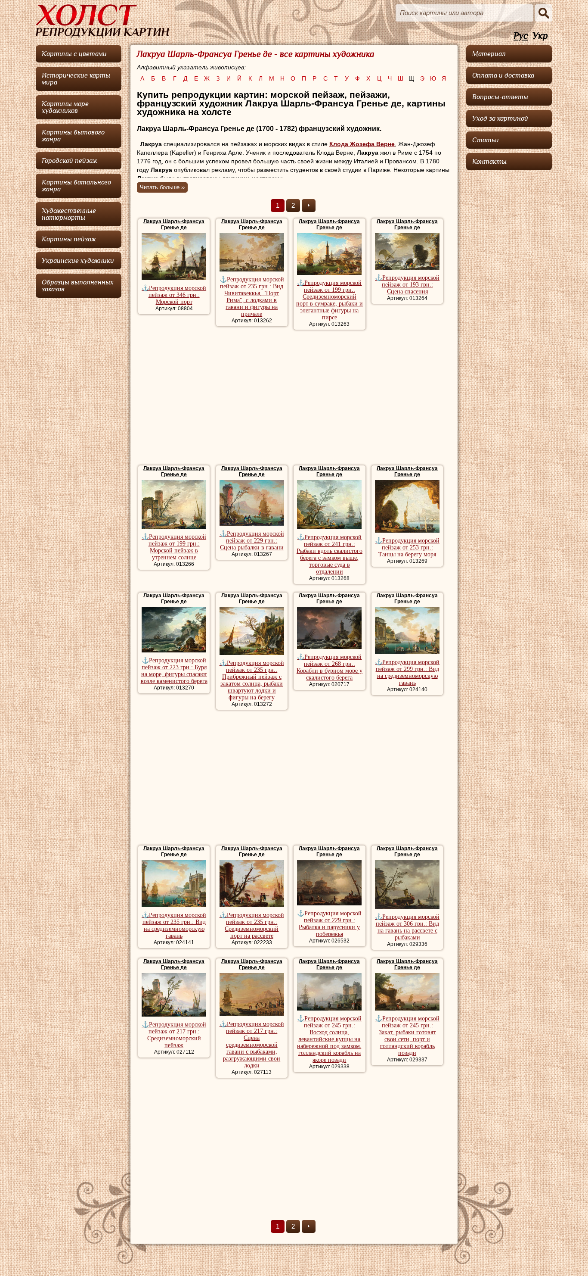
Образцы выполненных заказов (78, 286)
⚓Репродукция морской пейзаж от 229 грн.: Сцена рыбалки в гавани (252, 540)
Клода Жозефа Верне (362, 143)
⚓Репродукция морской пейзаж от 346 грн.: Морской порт (174, 295)
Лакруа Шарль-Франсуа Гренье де (173, 224)
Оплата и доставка (503, 75)
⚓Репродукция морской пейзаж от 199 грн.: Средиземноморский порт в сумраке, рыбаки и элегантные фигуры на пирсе (329, 300)
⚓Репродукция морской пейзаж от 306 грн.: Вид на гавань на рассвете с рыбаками (407, 927)
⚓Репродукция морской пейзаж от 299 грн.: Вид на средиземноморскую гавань (407, 672)
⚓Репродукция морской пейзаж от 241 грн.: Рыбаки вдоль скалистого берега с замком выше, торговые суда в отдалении (329, 554)
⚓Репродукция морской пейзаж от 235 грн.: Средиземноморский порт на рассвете (252, 925)
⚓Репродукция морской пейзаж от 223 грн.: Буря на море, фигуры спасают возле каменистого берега (174, 670)
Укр (540, 36)
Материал (489, 53)
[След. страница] (309, 205)
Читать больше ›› (162, 187)
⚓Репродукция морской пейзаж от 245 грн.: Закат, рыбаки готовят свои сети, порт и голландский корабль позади (407, 1035)
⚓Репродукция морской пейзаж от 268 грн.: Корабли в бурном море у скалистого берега (329, 667)
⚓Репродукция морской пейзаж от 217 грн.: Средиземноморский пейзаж (174, 1034)
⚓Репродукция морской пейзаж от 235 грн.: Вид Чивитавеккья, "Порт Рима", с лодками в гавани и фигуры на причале (252, 296)
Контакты (489, 161)
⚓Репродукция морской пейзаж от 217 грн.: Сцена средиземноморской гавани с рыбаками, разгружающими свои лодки (252, 1045)
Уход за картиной (500, 118)
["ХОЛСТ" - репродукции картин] (102, 21)
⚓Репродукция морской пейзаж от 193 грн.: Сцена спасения (407, 285)
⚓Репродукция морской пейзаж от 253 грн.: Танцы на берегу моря (407, 547)
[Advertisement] (293, 398)
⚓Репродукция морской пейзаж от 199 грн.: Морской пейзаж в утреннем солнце (174, 547)
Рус (521, 36)
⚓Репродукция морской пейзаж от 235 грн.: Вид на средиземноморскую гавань (174, 925)
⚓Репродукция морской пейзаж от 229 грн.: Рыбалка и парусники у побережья (329, 923)
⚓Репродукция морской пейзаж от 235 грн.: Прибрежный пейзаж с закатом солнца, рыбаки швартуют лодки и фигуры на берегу (252, 680)
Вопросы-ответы (500, 97)
